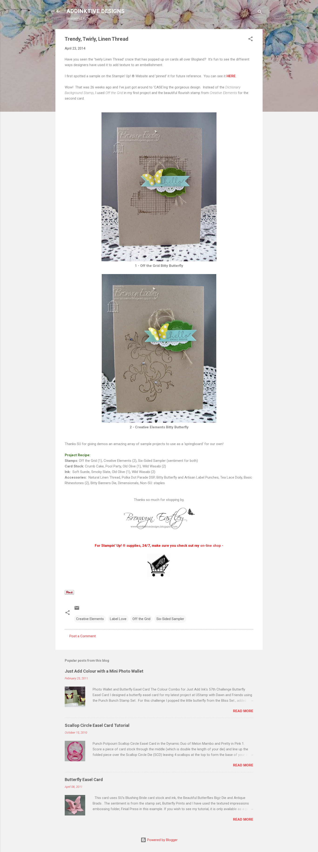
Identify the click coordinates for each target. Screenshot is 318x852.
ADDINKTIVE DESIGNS (96, 11)
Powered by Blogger (162, 840)
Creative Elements (90, 619)
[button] (250, 39)
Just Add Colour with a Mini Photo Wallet (104, 671)
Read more (243, 711)
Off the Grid (141, 619)
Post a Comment (82, 636)
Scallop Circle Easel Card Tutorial (97, 725)
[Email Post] (77, 609)
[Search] (260, 13)
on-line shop (210, 545)
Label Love (118, 619)
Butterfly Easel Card (84, 779)
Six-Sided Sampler (170, 619)
